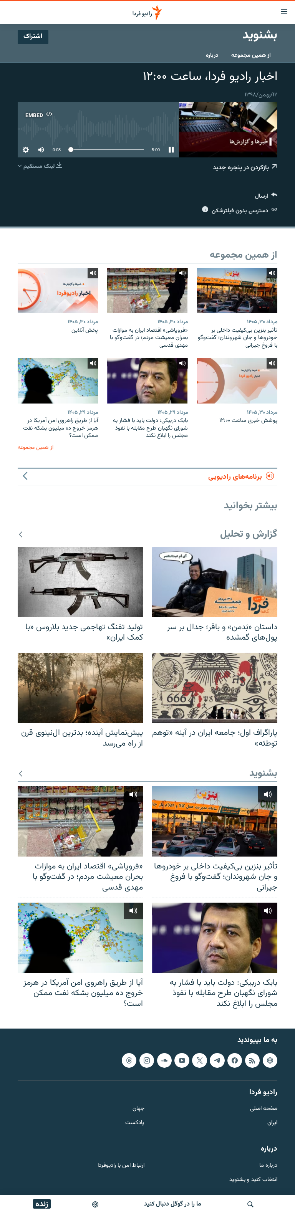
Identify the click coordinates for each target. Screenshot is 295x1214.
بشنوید (263, 774)
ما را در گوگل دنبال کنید (172, 1204)
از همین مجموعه (251, 55)
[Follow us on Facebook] (234, 1060)
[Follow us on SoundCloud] (164, 1060)
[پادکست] (95, 1204)
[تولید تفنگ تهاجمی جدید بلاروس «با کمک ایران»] (80, 582)
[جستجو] (250, 1204)
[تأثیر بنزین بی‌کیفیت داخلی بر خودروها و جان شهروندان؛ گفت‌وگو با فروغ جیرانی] (237, 290)
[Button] (266, 197)
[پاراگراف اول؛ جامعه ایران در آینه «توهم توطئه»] (214, 688)
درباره (212, 55)
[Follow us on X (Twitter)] (199, 1060)
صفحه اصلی (263, 1109)
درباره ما (268, 1166)
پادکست (134, 1124)
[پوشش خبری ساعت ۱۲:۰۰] (237, 381)
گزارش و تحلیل (248, 535)
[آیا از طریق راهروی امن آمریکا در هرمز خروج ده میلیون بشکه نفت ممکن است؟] (58, 381)
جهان (138, 1109)
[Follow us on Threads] (129, 1060)
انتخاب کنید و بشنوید (253, 1180)
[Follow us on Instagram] (146, 1060)
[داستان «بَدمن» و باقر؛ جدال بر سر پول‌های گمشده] (214, 582)
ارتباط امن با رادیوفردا (121, 1166)
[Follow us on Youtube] (181, 1060)
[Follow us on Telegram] (217, 1060)
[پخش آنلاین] (58, 290)
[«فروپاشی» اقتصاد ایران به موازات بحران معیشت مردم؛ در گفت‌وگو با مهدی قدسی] (147, 290)
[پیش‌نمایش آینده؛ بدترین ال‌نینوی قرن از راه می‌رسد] (80, 688)
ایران (272, 1124)
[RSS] (252, 1060)
